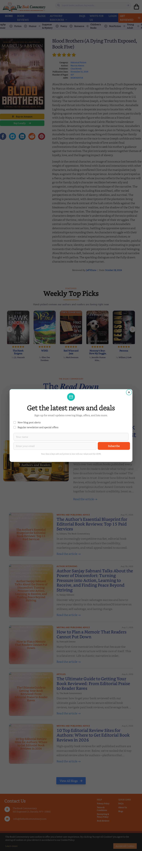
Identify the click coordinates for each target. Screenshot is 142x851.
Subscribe (114, 446)
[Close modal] (129, 392)
